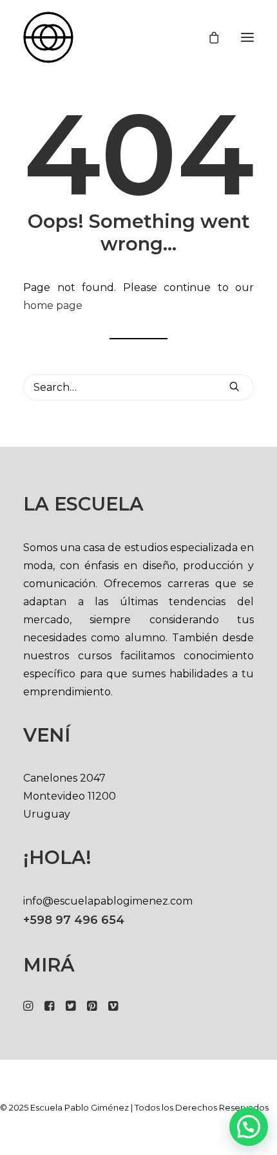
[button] (247, 37)
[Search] (138, 387)
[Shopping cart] (208, 37)
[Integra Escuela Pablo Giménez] (48, 37)
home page (52, 305)
